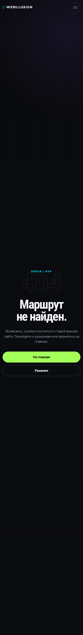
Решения (41, 370)
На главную (41, 357)
